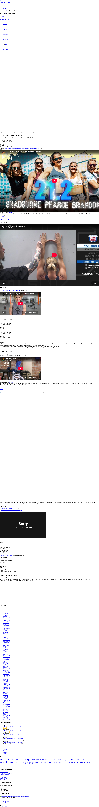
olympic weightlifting (68, 762)
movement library (46, 762)
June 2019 (5, 679)
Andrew (11, 212)
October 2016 (6, 718)
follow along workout (80, 759)
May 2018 (5, 696)
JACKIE (17, 762)
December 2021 (6, 640)
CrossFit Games (40, 760)
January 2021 (6, 654)
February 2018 (6, 700)
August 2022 (6, 629)
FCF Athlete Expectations (6, 773)
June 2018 (5, 695)
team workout (16, 763)
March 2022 (5, 636)
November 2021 (6, 641)
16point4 (3, 389)
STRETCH (93, 762)
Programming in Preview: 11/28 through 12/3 (14, 734)
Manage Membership (5, 776)
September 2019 (6, 675)
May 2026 (5, 613)
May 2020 (5, 664)
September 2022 (6, 628)
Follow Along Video (63, 760)
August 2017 (6, 708)
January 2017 (6, 717)
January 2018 (6, 701)
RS (86, 762)
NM (56, 762)
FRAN (97, 759)
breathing (12, 759)
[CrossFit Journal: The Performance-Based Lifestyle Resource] (14, 796)
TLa (24, 763)
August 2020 (6, 661)
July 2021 (5, 646)
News (1, 386)
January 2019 (6, 685)
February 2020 (6, 668)
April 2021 (5, 650)
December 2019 (6, 671)
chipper (29, 760)
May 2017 (5, 712)
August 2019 (6, 676)
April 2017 (5, 713)
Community (5, 749)
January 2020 (6, 670)
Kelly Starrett (21, 762)
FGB (54, 759)
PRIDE (73, 762)
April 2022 (5, 634)
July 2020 (5, 662)
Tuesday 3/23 (5, 19)
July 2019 (5, 678)
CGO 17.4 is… (5, 219)
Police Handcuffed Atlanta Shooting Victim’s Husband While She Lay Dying (21, 148)
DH (46, 759)
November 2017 (6, 704)
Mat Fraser (26, 762)
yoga (43, 763)
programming (79, 762)
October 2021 (6, 642)
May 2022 (5, 633)
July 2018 (5, 693)
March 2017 (5, 714)
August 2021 (6, 645)
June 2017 (5, 710)
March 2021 (5, 651)
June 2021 (5, 647)
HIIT (7, 762)
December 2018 (6, 687)
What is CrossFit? (4, 772)
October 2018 (6, 689)
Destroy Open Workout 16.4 (7, 508)
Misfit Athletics (32, 762)
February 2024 (6, 620)
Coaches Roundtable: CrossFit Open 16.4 (10, 290)
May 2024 (5, 619)
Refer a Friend (3, 778)
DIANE (48, 759)
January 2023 (6, 623)
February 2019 (6, 684)
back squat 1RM (5, 759)
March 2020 (5, 667)
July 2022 (5, 630)
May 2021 (5, 649)
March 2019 (5, 683)
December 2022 (6, 624)
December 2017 (6, 702)
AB (1, 760)
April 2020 (5, 666)
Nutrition (5, 752)
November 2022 (6, 625)
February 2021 (6, 653)
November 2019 (6, 672)
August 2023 (6, 621)
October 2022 (6, 627)
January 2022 (6, 638)
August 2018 (6, 692)
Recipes (83, 762)
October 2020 (6, 658)
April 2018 (5, 697)
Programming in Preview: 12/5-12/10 (12, 726)
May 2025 (5, 615)
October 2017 (6, 705)
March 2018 (5, 699)
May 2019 (5, 680)
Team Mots (11, 763)
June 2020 (5, 663)
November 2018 (6, 688)
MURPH (53, 762)
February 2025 (6, 617)
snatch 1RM (89, 762)
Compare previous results (6, 555)
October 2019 (6, 674)
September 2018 (6, 691)
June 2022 (5, 632)
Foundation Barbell (92, 759)
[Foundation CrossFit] (5, 2)
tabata (7, 763)
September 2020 (6, 659)
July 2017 (5, 709)
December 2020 (6, 655)
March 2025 (5, 616)
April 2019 (5, 681)
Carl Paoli (24, 759)
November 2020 (6, 657)
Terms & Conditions (4, 774)
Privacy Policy (3, 777)
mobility (37, 762)
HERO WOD (2, 762)
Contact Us (2, 779)
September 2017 (6, 706)
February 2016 (6, 719)
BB (9, 759)
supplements (3, 763)
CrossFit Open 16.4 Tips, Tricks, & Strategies (11, 510)
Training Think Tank (30, 763)
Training (2, 16)
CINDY (33, 759)
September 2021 (6, 644)
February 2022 (6, 637)
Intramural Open (12, 762)
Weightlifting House (38, 763)
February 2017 (6, 716)
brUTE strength (18, 759)
